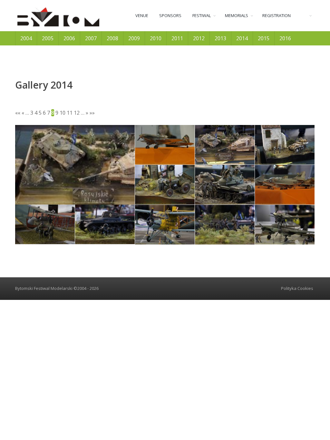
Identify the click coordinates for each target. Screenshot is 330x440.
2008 (112, 38)
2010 (155, 38)
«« (17, 112)
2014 (242, 38)
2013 (220, 38)
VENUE (141, 15)
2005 (47, 38)
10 (62, 112)
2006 (69, 38)
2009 (134, 38)
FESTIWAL (201, 15)
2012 (199, 38)
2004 (26, 38)
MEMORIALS (236, 15)
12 (77, 112)
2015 (263, 38)
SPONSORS (170, 15)
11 (70, 112)
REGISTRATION (276, 15)
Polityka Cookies (297, 288)
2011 (177, 38)
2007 (91, 38)
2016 (285, 38)
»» (92, 112)
